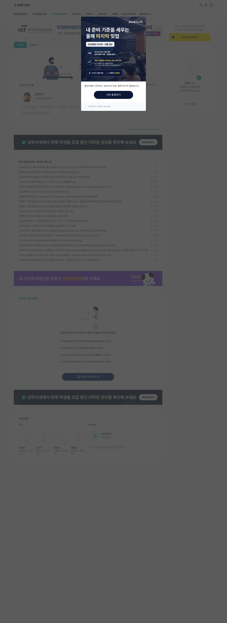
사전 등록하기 (113, 94)
